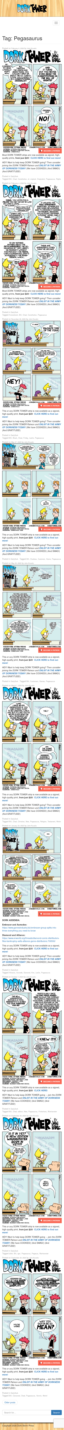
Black (15, 438)
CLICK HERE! (41, 1090)
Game (48, 559)
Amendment (13, 315)
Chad (15, 179)
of (28, 179)
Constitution (22, 179)
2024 (11, 1253)
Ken (32, 972)
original (33, 179)
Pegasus (35, 1253)
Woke (58, 821)
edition (20, 1111)
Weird (45, 1395)
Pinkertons (43, 1111)
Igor (19, 1253)
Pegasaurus (50, 179)
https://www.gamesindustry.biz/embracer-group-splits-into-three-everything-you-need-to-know (29, 929)
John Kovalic (32, 48)
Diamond (27, 972)
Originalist (41, 179)
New (27, 821)
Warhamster (52, 1111)
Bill (10, 179)
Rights (58, 179)
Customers (34, 681)
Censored (16, 1395)
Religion (43, 821)
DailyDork (14, 176)
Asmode (19, 972)
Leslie (31, 438)
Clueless (33, 559)
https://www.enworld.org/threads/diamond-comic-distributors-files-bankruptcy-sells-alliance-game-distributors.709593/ (30, 940)
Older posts (9, 1402)
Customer (41, 559)
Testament (51, 821)
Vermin (39, 1395)
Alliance (12, 972)
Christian (21, 821)
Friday (25, 438)
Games (42, 681)
